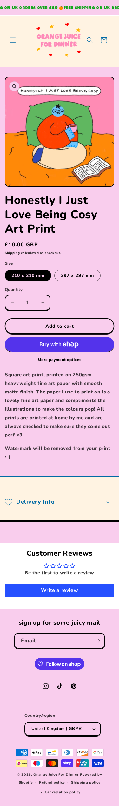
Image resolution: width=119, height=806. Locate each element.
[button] (13, 40)
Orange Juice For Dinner (56, 774)
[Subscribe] (97, 641)
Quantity (14, 289)
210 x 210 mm (27, 275)
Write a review (59, 590)
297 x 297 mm (77, 275)
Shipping (12, 253)
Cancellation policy (63, 792)
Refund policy (52, 782)
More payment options (60, 359)
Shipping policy (86, 782)
